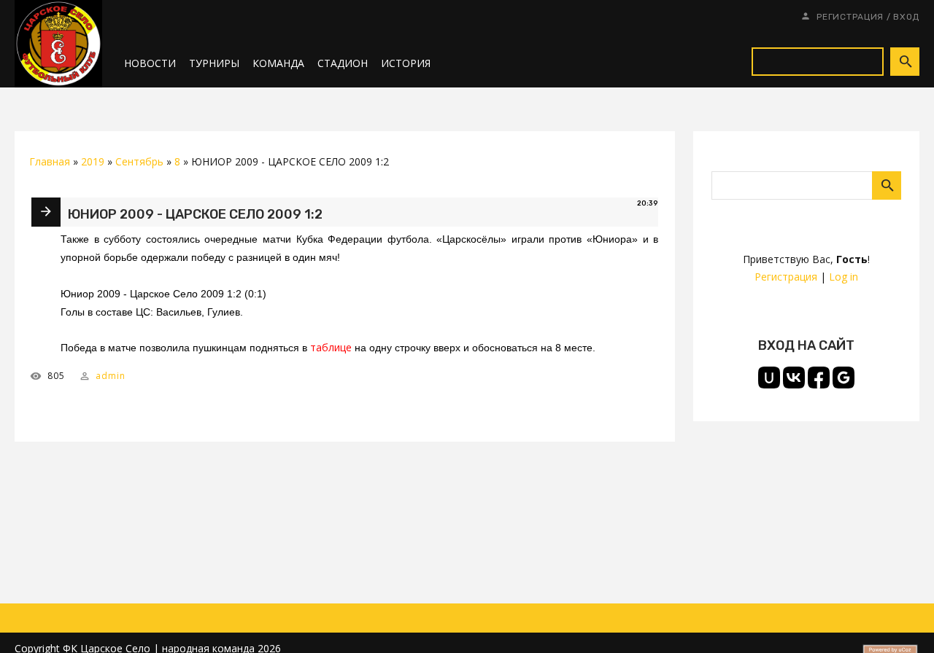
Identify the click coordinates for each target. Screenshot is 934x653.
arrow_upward (901, 620)
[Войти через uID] (769, 377)
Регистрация (850, 17)
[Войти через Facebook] (819, 377)
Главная (49, 161)
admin (111, 375)
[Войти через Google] (843, 377)
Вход (906, 17)
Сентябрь (139, 161)
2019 (92, 161)
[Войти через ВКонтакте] (794, 377)
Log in (843, 277)
